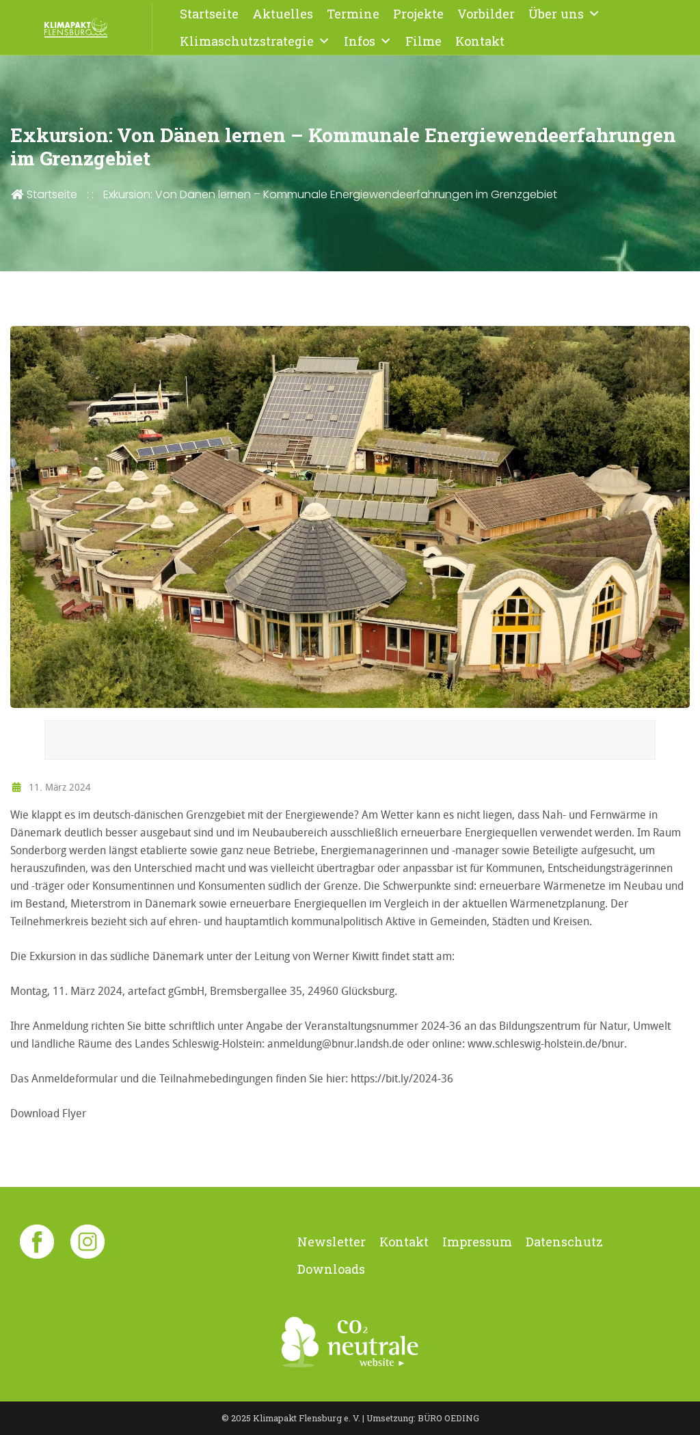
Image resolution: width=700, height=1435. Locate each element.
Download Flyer (48, 1113)
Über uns (556, 13)
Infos (359, 41)
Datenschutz (564, 1241)
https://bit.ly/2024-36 (402, 1078)
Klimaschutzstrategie (247, 41)
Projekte (418, 13)
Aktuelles (282, 13)
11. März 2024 (58, 786)
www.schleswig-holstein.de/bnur (546, 1043)
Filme (423, 41)
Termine (353, 13)
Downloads (331, 1269)
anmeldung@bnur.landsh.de (337, 1043)
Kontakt (479, 41)
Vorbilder (486, 13)
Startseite (209, 13)
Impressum (477, 1241)
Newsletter (331, 1241)
